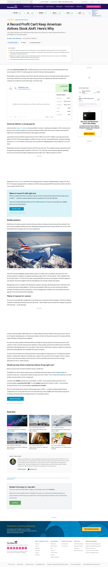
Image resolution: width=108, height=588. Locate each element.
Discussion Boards (78, 546)
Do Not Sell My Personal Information (91, 564)
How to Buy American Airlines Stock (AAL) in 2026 (61, 430)
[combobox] (20, 2)
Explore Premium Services (21, 19)
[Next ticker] (90, 13)
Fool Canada (64, 546)
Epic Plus (53, 550)
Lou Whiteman (17, 445)
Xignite (18, 552)
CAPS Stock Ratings (78, 543)
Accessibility (85, 1)
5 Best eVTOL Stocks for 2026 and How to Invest (38, 448)
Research (37, 548)
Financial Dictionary (78, 550)
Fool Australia (65, 543)
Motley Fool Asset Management (93, 543)
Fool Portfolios (54, 552)
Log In (92, 1)
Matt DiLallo (17, 427)
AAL (26, 69)
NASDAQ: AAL (23, 87)
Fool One (53, 554)
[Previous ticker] (8, 13)
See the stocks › (16, 208)
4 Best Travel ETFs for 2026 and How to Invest (61, 448)
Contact (37, 552)
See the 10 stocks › (15, 399)
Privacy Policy (20, 564)
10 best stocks (39, 202)
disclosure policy (10, 479)
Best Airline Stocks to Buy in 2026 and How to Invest (17, 448)
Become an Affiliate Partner (92, 552)
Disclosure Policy (29, 564)
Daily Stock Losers (96, 15)
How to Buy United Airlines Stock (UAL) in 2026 (38, 430)
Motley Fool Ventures (91, 548)
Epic (52, 548)
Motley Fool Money (55, 557)
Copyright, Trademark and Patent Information (57, 564)
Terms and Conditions (76, 564)
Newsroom (37, 550)
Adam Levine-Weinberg (15, 38)
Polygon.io (24, 552)
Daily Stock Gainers (94, 14)
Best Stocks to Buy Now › (94, 6)
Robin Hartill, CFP (40, 427)
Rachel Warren (39, 445)
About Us (37, 543)
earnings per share (18, 181)
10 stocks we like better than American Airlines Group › (25, 59)
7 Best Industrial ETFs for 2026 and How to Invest (16, 430)
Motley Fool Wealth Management (93, 546)
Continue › (15, 502)
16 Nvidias (51, 489)
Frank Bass (61, 427)
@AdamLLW (33, 469)
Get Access (81, 101)
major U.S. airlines (21, 128)
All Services (53, 543)
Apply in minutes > (89, 133)
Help (98, 1)
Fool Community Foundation (92, 550)
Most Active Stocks (95, 11)
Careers (37, 546)
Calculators (76, 548)
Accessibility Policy (40, 564)
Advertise (37, 554)
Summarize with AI (35, 42)
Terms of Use (11, 564)
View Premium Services (91, 529)
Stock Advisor (54, 546)
